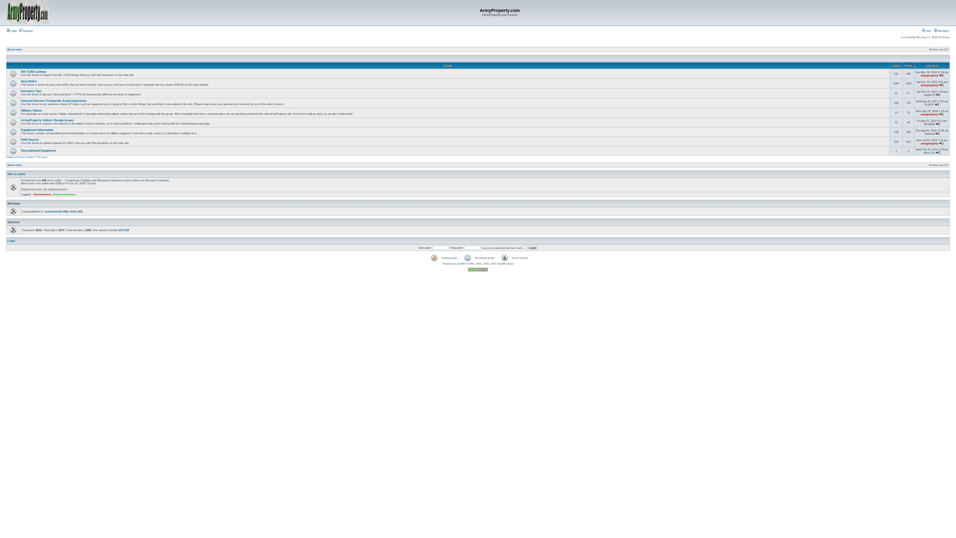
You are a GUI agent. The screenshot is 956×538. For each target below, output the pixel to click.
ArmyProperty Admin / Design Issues (47, 120)
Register (27, 30)
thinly (73, 211)
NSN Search (30, 139)
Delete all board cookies (20, 157)
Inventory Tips (31, 91)
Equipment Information (37, 130)
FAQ (928, 30)
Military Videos (31, 110)
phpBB (461, 263)
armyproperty (929, 75)
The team (41, 157)
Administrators (42, 194)
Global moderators (64, 194)
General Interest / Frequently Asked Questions (54, 101)
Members (943, 30)
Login (13, 30)
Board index (14, 49)
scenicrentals (53, 211)
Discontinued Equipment (38, 150)
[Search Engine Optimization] (478, 270)
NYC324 (124, 230)
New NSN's (29, 81)
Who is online (16, 174)
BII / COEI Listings (33, 71)
